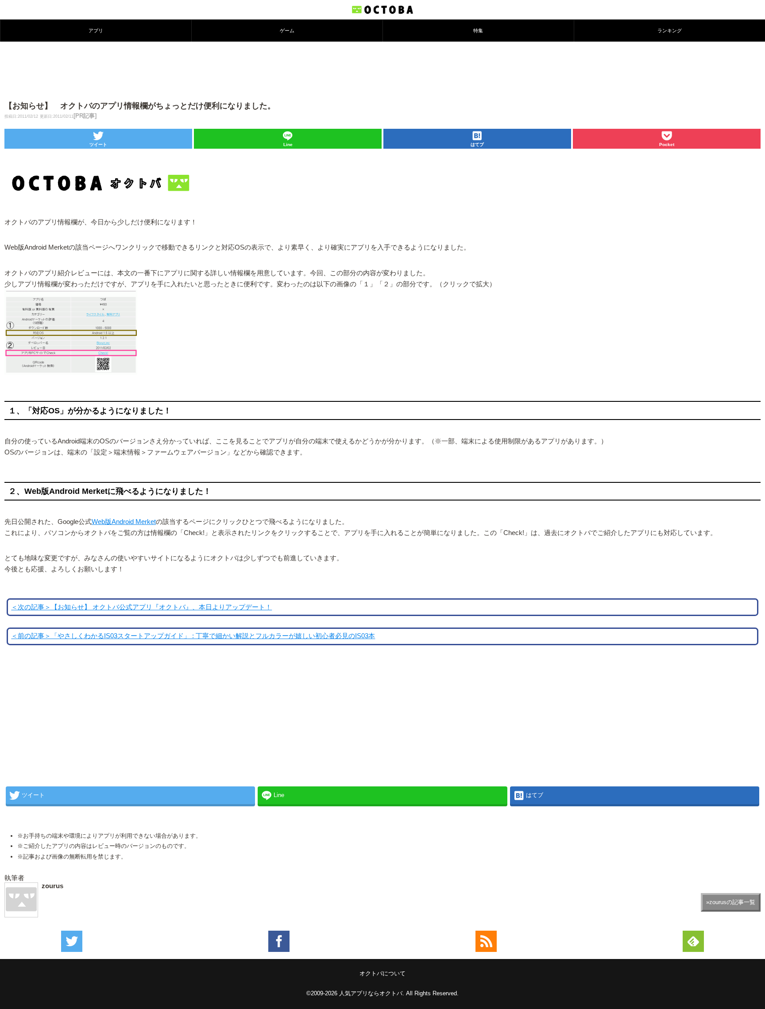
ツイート (98, 144)
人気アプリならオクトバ (370, 993)
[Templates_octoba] (70, 374)
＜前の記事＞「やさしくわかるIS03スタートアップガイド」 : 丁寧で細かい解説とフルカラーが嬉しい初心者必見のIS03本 (193, 635)
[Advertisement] (382, 70)
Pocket (666, 144)
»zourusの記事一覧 (730, 902)
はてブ (477, 144)
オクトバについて (382, 973)
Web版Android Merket (124, 521)
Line (288, 144)
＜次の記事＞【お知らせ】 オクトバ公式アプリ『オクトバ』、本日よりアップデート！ (141, 607)
